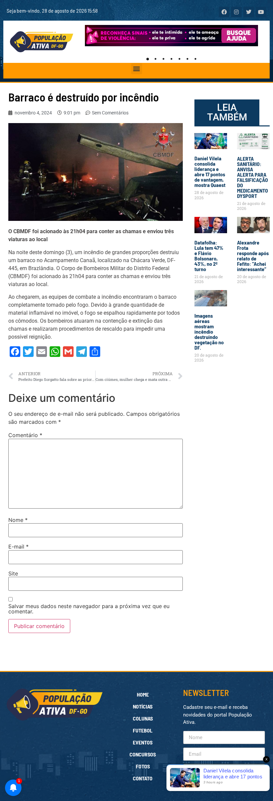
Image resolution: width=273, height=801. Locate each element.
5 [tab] (179, 59)
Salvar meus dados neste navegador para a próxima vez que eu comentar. (88, 608)
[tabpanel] (171, 35)
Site (13, 573)
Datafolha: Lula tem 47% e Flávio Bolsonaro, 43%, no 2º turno (208, 255)
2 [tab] (155, 59)
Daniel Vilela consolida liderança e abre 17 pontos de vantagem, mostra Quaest (209, 171)
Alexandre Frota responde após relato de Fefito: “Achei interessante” (253, 255)
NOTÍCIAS (142, 706)
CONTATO (142, 778)
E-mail (18, 546)
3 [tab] (163, 59)
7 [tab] (195, 59)
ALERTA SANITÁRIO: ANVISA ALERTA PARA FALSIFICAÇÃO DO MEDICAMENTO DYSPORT (252, 177)
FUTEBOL (142, 730)
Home (143, 694)
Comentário (25, 435)
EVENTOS (142, 742)
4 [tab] (171, 59)
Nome (18, 520)
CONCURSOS (143, 754)
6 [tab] (187, 59)
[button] (136, 68)
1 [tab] (147, 59)
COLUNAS (143, 718)
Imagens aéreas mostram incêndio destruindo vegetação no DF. (209, 331)
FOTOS (143, 766)
